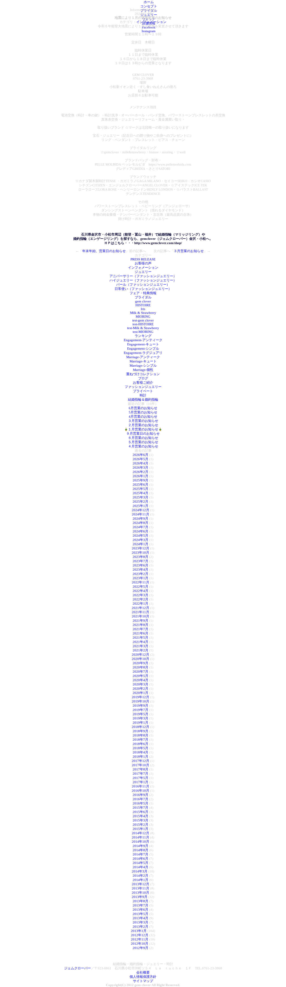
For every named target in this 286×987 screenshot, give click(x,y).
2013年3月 (140, 922)
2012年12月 (139, 935)
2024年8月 (140, 523)
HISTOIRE (143, 305)
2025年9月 (140, 480)
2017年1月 (140, 782)
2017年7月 (140, 773)
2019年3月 (140, 718)
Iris (143, 309)
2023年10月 (140, 552)
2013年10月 (140, 892)
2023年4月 (140, 569)
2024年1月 (140, 544)
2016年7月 (140, 799)
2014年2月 (140, 875)
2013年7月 (140, 905)
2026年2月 (140, 472)
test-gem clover (143, 320)
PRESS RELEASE (143, 259)
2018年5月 (140, 748)
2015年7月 (140, 807)
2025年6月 (140, 484)
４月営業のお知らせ (143, 446)
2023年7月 (140, 561)
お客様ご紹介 (143, 382)
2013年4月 (140, 918)
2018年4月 (140, 752)
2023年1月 (140, 578)
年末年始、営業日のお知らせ (104, 251)
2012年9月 (140, 948)
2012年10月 (139, 943)
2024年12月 (140, 510)
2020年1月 (140, 693)
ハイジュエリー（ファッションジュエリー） (143, 280)
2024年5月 (140, 535)
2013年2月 (140, 926)
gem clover (143, 301)
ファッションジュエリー (143, 387)
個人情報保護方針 (143, 976)
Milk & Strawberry (143, 313)
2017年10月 (140, 765)
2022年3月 (140, 595)
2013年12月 (140, 884)
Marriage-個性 (143, 370)
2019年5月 (140, 714)
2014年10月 (140, 841)
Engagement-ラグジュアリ (143, 353)
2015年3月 (140, 820)
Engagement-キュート (143, 344)
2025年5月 (140, 489)
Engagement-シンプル (143, 348)
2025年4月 (140, 493)
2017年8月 (140, 769)
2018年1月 (140, 756)
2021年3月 (140, 646)
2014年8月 (140, 850)
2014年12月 (140, 833)
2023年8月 (140, 557)
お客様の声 (143, 263)
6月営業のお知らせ (143, 408)
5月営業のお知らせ (143, 412)
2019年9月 (140, 705)
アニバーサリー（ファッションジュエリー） (143, 276)
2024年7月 (140, 527)
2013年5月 (140, 914)
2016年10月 (140, 790)
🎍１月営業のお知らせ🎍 (143, 429)
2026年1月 (140, 476)
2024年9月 (140, 518)
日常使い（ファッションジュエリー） (143, 289)
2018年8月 (140, 735)
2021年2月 (140, 650)
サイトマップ (143, 981)
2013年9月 (139, 897)
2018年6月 (140, 744)
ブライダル (143, 297)
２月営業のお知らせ (143, 425)
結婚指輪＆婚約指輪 (143, 399)
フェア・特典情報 (143, 293)
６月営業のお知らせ (143, 438)
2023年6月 (140, 565)
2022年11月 (140, 582)
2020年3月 (140, 684)
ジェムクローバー (77, 968)
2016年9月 (140, 795)
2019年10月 (140, 701)
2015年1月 (140, 829)
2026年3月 (140, 467)
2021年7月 (140, 629)
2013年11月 (140, 888)
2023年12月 (140, 548)
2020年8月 (140, 667)
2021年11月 (140, 612)
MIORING (143, 316)
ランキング (143, 336)
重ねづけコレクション (143, 374)
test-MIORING (143, 332)
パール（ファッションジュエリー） (143, 284)
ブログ (143, 378)
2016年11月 (140, 786)
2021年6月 (140, 633)
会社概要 (143, 972)
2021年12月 (140, 608)
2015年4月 (140, 816)
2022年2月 (140, 599)
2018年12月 (140, 727)
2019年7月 (140, 710)
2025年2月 (140, 501)
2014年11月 (140, 837)
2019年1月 (140, 722)
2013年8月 (140, 901)
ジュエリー (143, 272)
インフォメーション (151, 22)
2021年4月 (140, 642)
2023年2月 (140, 574)
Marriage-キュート (143, 361)
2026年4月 (140, 463)
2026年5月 (140, 459)
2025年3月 (140, 497)
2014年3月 (139, 871)
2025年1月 (140, 506)
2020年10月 (140, 659)
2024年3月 (140, 540)
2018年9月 (140, 731)
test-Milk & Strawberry (143, 328)
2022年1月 (140, 603)
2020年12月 (140, 654)
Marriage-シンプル (143, 365)
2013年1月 (139, 931)
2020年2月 (140, 688)
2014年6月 (140, 858)
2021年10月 (140, 616)
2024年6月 (140, 531)
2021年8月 (140, 625)
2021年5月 (140, 637)
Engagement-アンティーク (143, 340)
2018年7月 (140, 739)
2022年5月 (140, 586)
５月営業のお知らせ (143, 442)
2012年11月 (139, 939)
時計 (143, 395)
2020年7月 (140, 671)
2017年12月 (140, 761)
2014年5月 (140, 863)
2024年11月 (140, 514)
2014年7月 (140, 854)
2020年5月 (140, 676)
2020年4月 (140, 680)
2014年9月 (140, 846)
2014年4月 (140, 867)
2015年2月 (140, 824)
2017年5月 (140, 778)
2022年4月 (140, 591)
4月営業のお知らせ (143, 416)
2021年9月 (140, 620)
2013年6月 (140, 909)
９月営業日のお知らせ (143, 433)
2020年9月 (140, 663)
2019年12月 (140, 697)
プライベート (143, 391)
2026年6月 (140, 455)
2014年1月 (140, 880)
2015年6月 (140, 812)
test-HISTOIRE (143, 324)
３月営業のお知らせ (189, 251)
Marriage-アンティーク (143, 357)
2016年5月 (140, 803)
